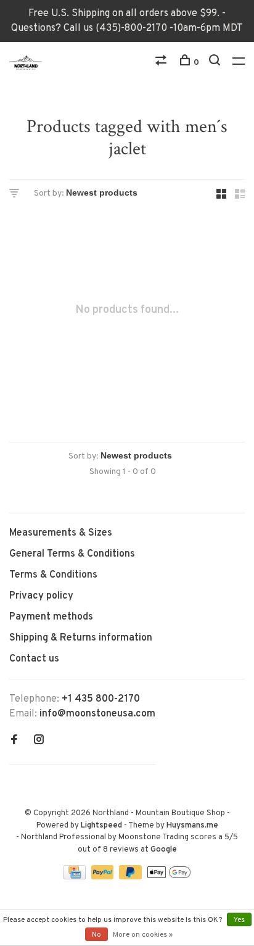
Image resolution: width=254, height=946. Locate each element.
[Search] (216, 62)
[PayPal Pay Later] (131, 877)
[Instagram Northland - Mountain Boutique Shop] (39, 741)
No (96, 935)
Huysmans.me (192, 826)
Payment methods (51, 617)
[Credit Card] (75, 877)
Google (163, 850)
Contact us (34, 659)
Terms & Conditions (53, 575)
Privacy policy (41, 596)
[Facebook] (14, 741)
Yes (239, 920)
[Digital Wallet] (168, 877)
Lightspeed (101, 826)
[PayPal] (104, 877)
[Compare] (162, 62)
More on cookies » (143, 935)
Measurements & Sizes (60, 533)
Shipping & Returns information (80, 638)
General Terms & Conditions (72, 554)
